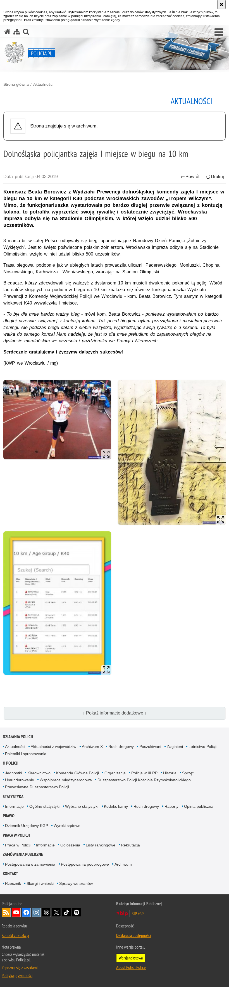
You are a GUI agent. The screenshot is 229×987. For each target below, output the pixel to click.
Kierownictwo (39, 773)
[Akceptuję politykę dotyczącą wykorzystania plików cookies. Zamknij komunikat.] (221, 4)
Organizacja (115, 773)
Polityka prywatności (17, 975)
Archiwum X (92, 746)
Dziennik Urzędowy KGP (26, 825)
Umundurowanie (19, 780)
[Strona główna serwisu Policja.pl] (7, 31)
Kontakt (10, 873)
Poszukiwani (150, 746)
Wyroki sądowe (67, 825)
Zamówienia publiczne (23, 854)
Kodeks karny (116, 806)
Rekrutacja (130, 845)
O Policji (10, 763)
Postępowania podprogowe (85, 864)
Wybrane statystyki (81, 806)
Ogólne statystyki (44, 806)
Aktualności (43, 84)
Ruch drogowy (121, 746)
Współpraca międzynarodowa (66, 780)
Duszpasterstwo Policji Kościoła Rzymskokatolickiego (144, 780)
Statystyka (13, 796)
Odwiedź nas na (16, 912)
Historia (169, 773)
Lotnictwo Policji (202, 746)
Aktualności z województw (53, 746)
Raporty (171, 806)
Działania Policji (18, 737)
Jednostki (13, 773)
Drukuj (217, 176)
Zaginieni (175, 746)
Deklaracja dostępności (133, 935)
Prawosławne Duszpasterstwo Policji (37, 787)
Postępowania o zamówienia (30, 864)
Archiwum (123, 864)
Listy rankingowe (100, 845)
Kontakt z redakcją (15, 935)
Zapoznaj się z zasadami (19, 967)
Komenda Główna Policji (77, 773)
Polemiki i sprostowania (25, 754)
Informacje (14, 806)
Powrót (192, 176)
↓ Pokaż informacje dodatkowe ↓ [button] (115, 713)
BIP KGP (138, 913)
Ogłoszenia (70, 845)
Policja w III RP (144, 773)
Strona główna (16, 84)
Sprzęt (188, 773)
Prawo (9, 816)
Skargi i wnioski (40, 883)
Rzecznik (13, 883)
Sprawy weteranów (76, 883)
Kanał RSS (6, 912)
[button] (218, 32)
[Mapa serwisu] (16, 31)
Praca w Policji (16, 835)
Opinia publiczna (198, 806)
